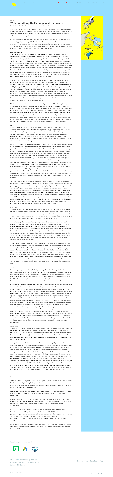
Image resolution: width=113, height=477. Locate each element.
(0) (103, 3)
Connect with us (82, 461)
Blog (101, 461)
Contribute (94, 461)
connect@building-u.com (18, 462)
